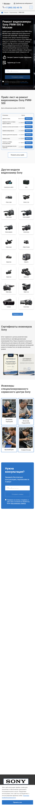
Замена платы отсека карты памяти (8, 122)
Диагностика (6, 118)
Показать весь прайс (17, 155)
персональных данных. (18, 503)
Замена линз (6, 138)
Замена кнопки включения (10, 127)
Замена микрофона (8, 130)
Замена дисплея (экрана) (9, 134)
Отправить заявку (17, 77)
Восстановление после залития (9, 146)
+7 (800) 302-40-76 (13, 7)
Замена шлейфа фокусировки (7, 142)
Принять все (17, 802)
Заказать (29, 118)
